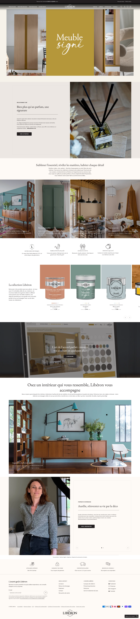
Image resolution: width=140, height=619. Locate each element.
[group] (100, 120)
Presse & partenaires (89, 586)
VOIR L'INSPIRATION (86, 526)
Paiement (61, 588)
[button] (130, 7)
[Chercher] (121, 7)
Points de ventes (120, 1)
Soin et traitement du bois (91, 590)
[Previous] (125, 317)
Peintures (86, 588)
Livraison (61, 584)
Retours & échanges (64, 586)
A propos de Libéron (89, 584)
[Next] (129, 317)
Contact (61, 590)
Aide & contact (128, 1)
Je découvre (70, 356)
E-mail (10, 590)
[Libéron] (70, 6)
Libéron (14, 606)
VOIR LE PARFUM (24, 134)
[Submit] (45, 592)
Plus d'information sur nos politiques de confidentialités (32, 598)
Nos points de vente (64, 593)
